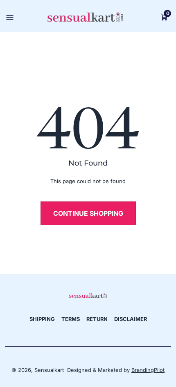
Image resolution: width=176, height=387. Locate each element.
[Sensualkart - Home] (85, 17)
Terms (70, 319)
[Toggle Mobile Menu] (9, 17)
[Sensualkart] (88, 295)
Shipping (42, 319)
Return (97, 319)
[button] (164, 17)
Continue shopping (88, 213)
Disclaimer (130, 319)
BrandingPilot (148, 370)
